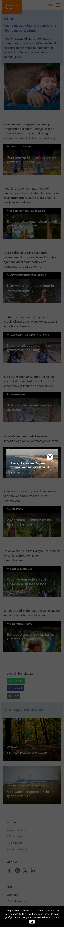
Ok (32, 921)
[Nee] (59, 916)
